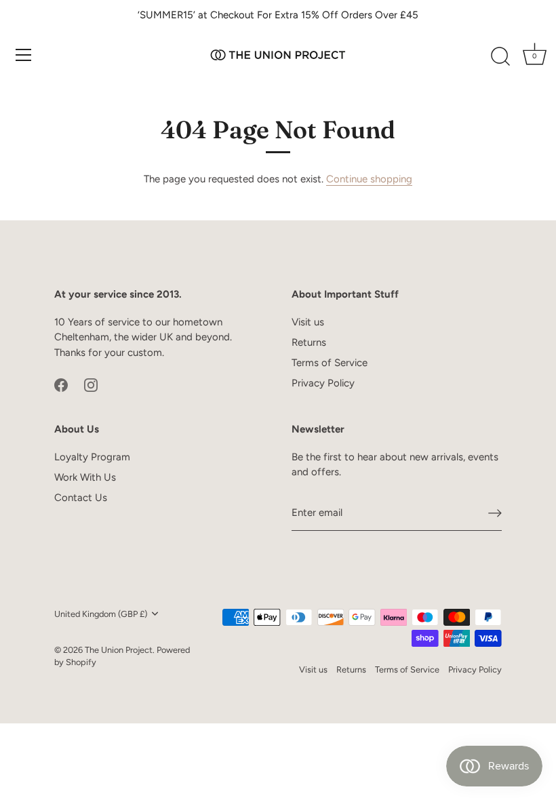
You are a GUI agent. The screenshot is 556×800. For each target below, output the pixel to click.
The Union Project (119, 650)
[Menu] (24, 55)
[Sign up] (495, 513)
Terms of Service (330, 363)
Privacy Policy (323, 383)
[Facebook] (61, 384)
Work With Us (85, 477)
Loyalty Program (92, 457)
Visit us (308, 322)
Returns (309, 342)
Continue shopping (369, 179)
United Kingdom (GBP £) (100, 614)
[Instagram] (91, 384)
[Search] (500, 57)
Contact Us (80, 498)
